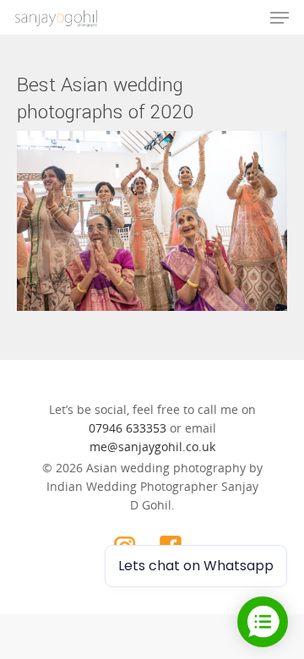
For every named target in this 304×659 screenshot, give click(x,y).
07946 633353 (127, 428)
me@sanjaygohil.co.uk (152, 446)
